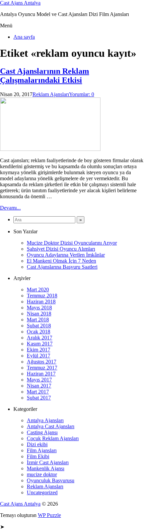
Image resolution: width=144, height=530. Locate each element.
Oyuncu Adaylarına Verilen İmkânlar (66, 255)
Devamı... (10, 208)
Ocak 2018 (38, 331)
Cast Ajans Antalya (20, 3)
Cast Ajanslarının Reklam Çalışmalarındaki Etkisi (44, 75)
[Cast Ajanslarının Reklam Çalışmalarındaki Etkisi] (50, 149)
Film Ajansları (42, 450)
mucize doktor (42, 474)
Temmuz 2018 (42, 295)
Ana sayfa (24, 37)
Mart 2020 (38, 289)
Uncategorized (42, 492)
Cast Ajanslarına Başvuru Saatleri (62, 267)
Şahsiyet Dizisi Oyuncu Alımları (61, 249)
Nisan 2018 (39, 313)
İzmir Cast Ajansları (48, 462)
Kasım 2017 (40, 343)
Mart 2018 (38, 319)
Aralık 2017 (39, 337)
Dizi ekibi (37, 444)
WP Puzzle (49, 515)
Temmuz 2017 (42, 367)
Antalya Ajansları (45, 420)
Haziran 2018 (41, 301)
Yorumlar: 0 (81, 94)
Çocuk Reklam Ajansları (53, 438)
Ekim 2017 (38, 349)
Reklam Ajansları (50, 94)
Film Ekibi (38, 456)
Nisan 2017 (39, 385)
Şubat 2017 (39, 398)
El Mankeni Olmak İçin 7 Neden (61, 261)
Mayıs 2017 (39, 379)
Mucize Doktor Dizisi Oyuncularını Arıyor (72, 243)
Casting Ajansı (42, 432)
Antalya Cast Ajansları (50, 426)
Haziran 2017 (41, 373)
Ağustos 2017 (41, 361)
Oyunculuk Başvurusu (50, 480)
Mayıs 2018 (39, 307)
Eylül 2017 (38, 355)
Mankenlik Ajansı (45, 468)
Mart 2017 (38, 391)
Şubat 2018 (39, 325)
